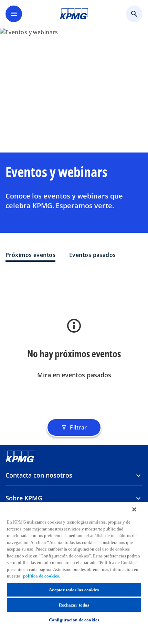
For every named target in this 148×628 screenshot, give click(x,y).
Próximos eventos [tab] (30, 255)
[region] (74, 564)
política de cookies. (41, 576)
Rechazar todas (74, 605)
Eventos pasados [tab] (92, 255)
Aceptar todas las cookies (74, 589)
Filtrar (74, 427)
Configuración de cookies (74, 619)
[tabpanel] (74, 344)
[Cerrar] (134, 509)
